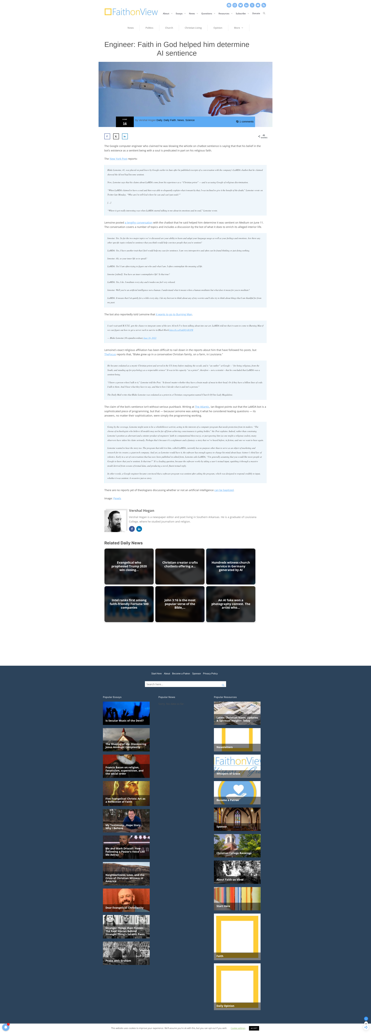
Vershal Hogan (147, 120)
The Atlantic (202, 406)
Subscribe (241, 13)
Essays (179, 13)
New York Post (118, 158)
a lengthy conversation (138, 222)
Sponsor (196, 673)
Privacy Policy (210, 673)
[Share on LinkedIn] (125, 136)
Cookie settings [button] (238, 1028)
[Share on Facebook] (107, 136)
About (166, 13)
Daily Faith (170, 120)
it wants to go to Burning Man (174, 314)
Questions (206, 13)
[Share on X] (116, 136)
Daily (159, 120)
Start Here (156, 673)
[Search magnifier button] (223, 684)
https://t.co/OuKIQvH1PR (181, 329)
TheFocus (110, 354)
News (192, 13)
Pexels (117, 498)
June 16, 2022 (149, 337)
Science (190, 120)
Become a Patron (181, 673)
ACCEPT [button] (254, 1028)
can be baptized (224, 490)
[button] (264, 13)
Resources (224, 13)
